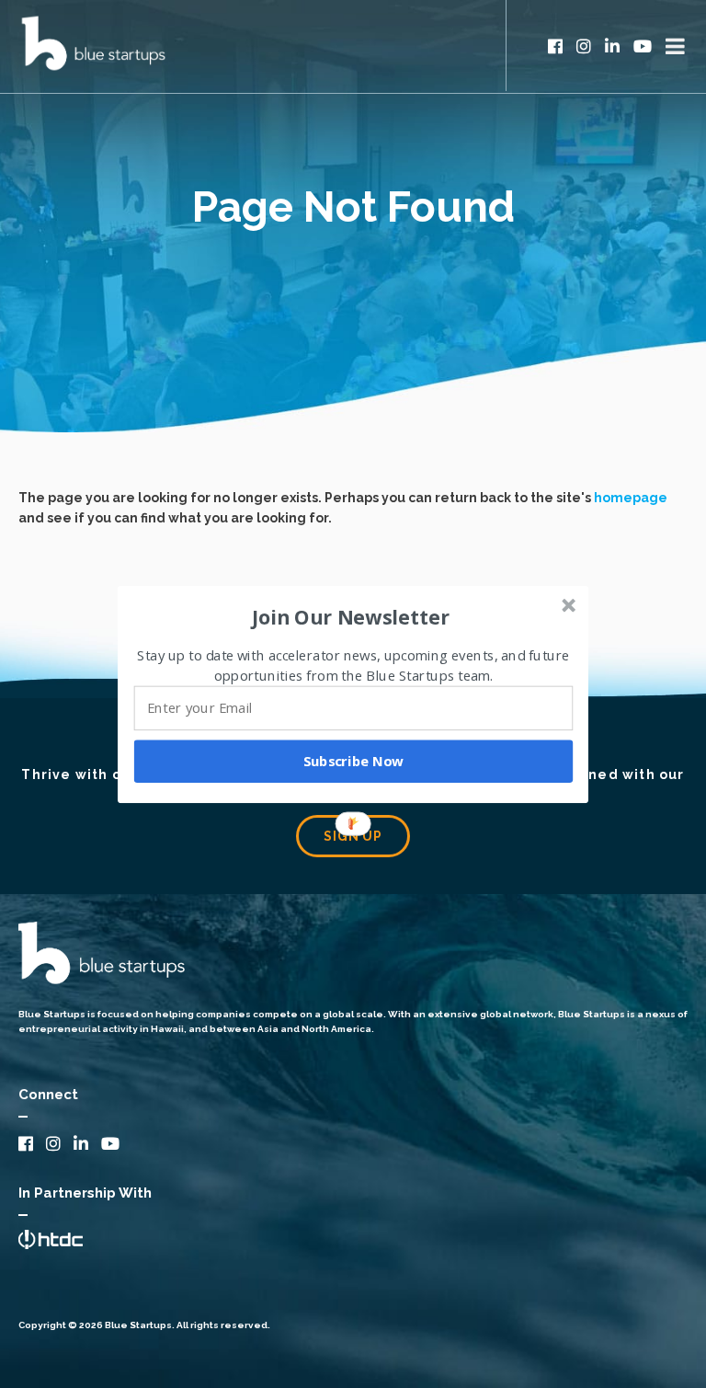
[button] (351, 616)
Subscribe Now (353, 760)
